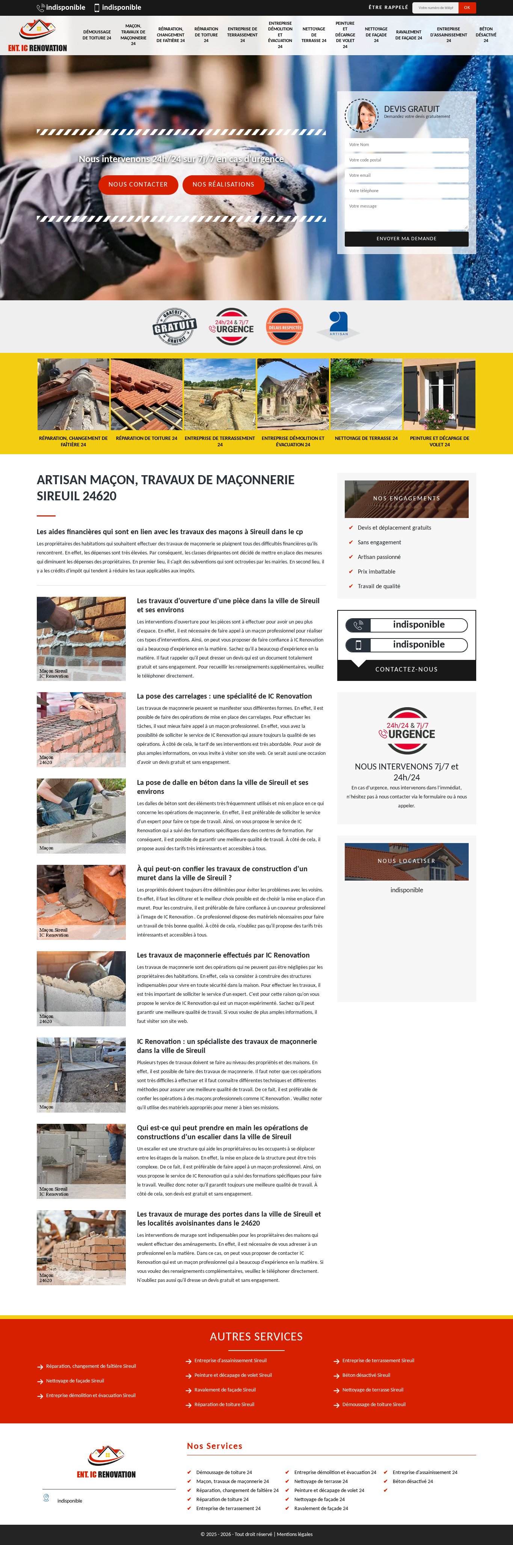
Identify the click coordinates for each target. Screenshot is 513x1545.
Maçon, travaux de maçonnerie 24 (133, 35)
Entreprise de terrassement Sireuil (378, 1361)
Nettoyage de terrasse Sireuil (373, 1390)
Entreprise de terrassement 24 (242, 35)
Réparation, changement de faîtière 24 (171, 35)
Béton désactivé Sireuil (366, 1375)
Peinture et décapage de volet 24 (345, 35)
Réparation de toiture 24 (206, 35)
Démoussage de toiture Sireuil (374, 1405)
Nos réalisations (224, 184)
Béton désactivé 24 (486, 35)
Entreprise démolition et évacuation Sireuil (91, 1396)
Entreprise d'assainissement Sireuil (231, 1361)
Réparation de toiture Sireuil (224, 1405)
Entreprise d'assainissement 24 (448, 35)
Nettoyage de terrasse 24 (314, 35)
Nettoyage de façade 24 (376, 35)
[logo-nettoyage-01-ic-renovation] (106, 1464)
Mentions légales (294, 1534)
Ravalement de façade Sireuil (225, 1390)
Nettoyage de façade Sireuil (75, 1381)
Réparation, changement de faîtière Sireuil (91, 1366)
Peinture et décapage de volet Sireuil (233, 1375)
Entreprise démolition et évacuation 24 (280, 35)
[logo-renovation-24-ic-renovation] (37, 35)
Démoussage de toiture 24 (97, 35)
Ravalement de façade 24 (408, 35)
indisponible (65, 8)
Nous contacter (138, 184)
